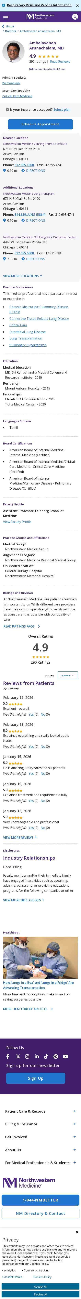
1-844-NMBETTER (40, 1200)
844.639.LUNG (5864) (30, 214)
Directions (35, 170)
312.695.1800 (24, 165)
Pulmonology (11, 83)
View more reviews (18, 837)
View (7, 276)
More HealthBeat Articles (25, 1009)
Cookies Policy (42, 1277)
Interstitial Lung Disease (27, 332)
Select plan (61, 109)
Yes (31, 714)
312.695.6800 (24, 253)
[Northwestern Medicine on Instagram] (30, 1056)
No (43, 714)
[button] (5, 16)
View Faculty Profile (17, 522)
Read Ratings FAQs (19, 626)
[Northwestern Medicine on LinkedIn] (39, 1056)
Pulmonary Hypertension (28, 345)
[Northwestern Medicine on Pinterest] (58, 1056)
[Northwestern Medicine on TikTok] (48, 1056)
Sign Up (36, 1078)
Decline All (40, 1294)
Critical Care (18, 325)
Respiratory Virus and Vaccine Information (39, 5)
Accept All (40, 1286)
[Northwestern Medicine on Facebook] (11, 1056)
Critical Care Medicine (17, 96)
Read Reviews (60, 61)
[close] (77, 5)
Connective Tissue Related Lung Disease (39, 318)
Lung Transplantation (25, 338)
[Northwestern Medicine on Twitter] (20, 1056)
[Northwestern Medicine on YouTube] (67, 1056)
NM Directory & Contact (40, 1213)
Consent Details (12, 1277)
